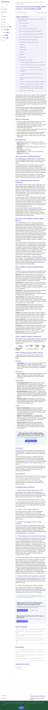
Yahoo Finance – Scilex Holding (25, 477)
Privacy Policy (38, 703)
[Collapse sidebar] (7, 4)
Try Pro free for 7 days (31, 440)
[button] (31, 17)
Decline (26, 707)
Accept (21, 707)
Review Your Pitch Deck (22, 610)
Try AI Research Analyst (34, 610)
